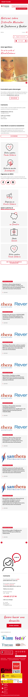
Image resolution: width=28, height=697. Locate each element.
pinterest (16, 654)
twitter (16, 651)
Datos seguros (4, 659)
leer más (5, 292)
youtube (22, 651)
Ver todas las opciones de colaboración (14, 262)
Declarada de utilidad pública (8, 652)
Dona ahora (14, 625)
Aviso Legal (3, 658)
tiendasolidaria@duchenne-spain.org (12, 586)
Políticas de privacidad (14, 659)
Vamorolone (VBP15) (7, 281)
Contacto (22, 659)
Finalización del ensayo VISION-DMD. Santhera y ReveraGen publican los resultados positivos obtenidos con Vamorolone (14, 317)
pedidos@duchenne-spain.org (10, 580)
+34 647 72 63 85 (6, 2)
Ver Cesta (19, 41)
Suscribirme (14, 136)
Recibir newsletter (21, 656)
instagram (20, 651)
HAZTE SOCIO (24, 6)
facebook (18, 651)
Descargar (14, 98)
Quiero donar (16, 6)
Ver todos (26, 83)
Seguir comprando (21, 36)
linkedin (24, 651)
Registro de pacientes (22, 8)
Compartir (24, 32)
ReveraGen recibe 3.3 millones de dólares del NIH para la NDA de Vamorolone (12, 532)
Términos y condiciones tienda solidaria (16, 658)
